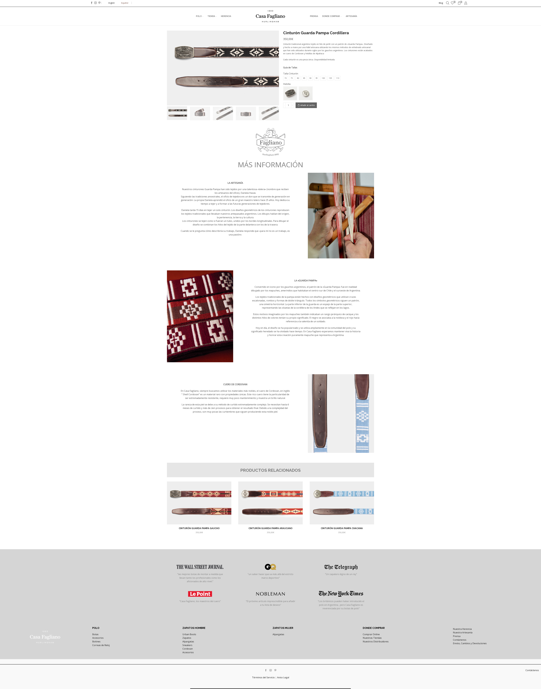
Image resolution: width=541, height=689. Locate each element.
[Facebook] (91, 3)
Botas (95, 634)
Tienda (211, 16)
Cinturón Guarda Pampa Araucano (270, 528)
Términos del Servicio (263, 677)
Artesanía (351, 16)
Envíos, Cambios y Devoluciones (470, 643)
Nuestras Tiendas (372, 637)
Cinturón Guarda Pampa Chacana (342, 528)
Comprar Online (371, 634)
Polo (199, 16)
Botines (96, 641)
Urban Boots (189, 634)
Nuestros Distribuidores (376, 641)
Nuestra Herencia (462, 629)
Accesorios (98, 637)
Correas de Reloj (101, 645)
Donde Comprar (331, 16)
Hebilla (287, 84)
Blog (441, 3)
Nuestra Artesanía (462, 632)
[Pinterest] (99, 3)
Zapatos (186, 637)
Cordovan (187, 648)
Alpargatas (188, 641)
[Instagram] (95, 3)
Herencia (226, 16)
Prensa (314, 16)
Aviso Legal (283, 677)
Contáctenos (459, 639)
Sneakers (187, 645)
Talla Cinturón (290, 73)
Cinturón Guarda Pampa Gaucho (199, 528)
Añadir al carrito (307, 105)
